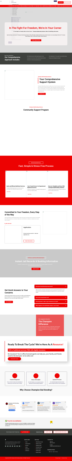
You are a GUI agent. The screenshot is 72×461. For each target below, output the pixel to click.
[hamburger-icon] (55, 1)
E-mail (51, 444)
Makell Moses (58, 402)
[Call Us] (48, 442)
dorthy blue (27, 402)
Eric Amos (42, 402)
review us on (11, 410)
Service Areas (13, 2)
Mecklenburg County (15, 4)
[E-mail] (48, 445)
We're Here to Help (14, 358)
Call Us (51, 441)
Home (12, 1)
